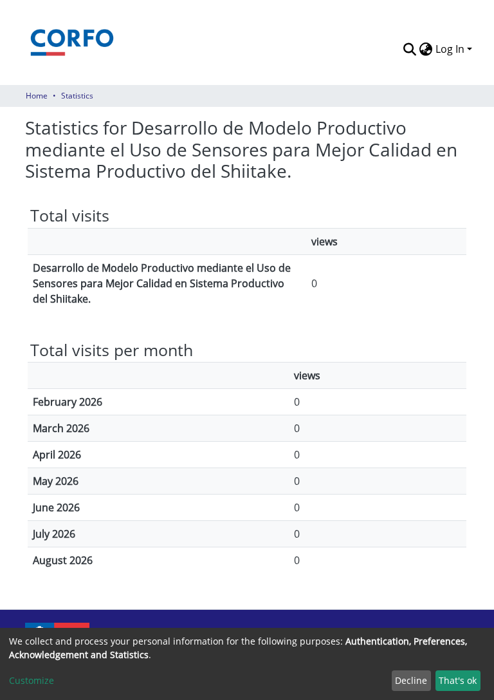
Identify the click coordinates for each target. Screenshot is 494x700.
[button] (426, 60)
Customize (31, 680)
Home (37, 95)
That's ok (458, 680)
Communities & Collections (226, 47)
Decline (411, 680)
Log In (449, 49)
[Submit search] (410, 49)
